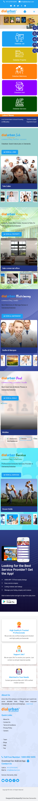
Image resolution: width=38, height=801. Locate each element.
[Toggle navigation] (34, 11)
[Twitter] (18, 6)
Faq (4, 748)
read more (29, 704)
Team (5, 739)
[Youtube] (11, 6)
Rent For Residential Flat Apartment (17, 268)
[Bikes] (19, 415)
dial (11, 135)
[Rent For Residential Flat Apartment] (19, 251)
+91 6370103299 (12, 767)
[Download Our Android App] (24, 11)
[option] (19, 172)
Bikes (4, 432)
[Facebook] (21, 6)
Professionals (8, 509)
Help (4, 745)
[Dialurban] (9, 11)
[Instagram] (25, 6)
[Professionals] (19, 492)
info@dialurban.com (13, 770)
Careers (5, 731)
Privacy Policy (7, 728)
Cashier (5, 186)
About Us (6, 719)
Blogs (5, 742)
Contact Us (6, 722)
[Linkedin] (14, 6)
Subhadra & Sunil (9, 350)
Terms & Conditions (9, 725)
